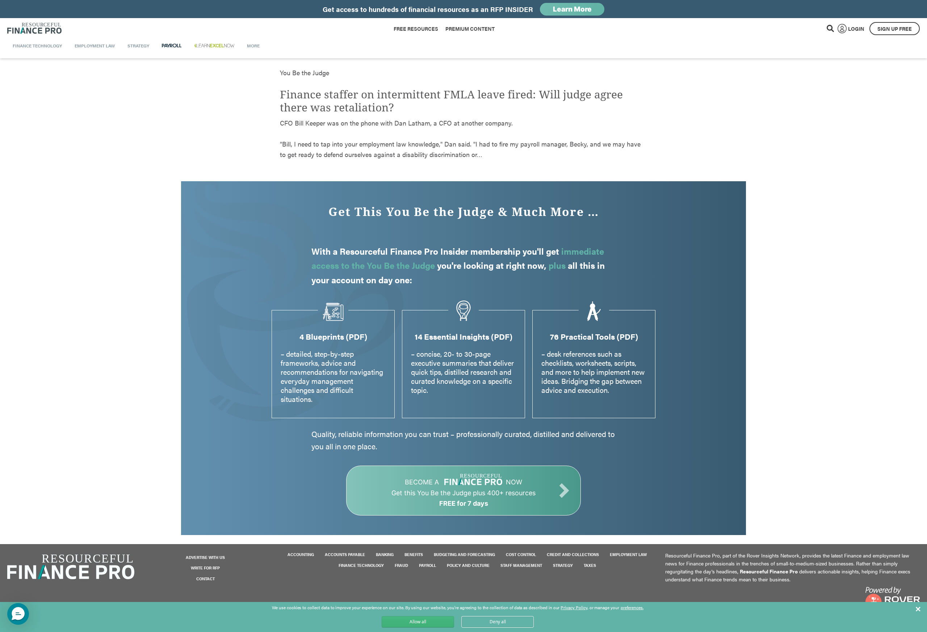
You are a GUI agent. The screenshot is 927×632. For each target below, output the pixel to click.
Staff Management (521, 565)
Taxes (590, 565)
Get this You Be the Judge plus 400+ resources (463, 492)
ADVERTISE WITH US (205, 557)
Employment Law (628, 554)
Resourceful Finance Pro (34, 28)
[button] (18, 614)
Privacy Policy (574, 607)
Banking (385, 554)
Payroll (427, 565)
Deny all (498, 622)
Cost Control (521, 554)
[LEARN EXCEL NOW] (214, 45)
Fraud (401, 565)
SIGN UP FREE (894, 28)
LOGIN (856, 28)
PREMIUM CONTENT (470, 28)
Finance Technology (361, 565)
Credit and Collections (573, 554)
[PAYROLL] (172, 45)
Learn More (572, 9)
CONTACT (205, 578)
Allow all (418, 622)
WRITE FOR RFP (205, 568)
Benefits (413, 554)
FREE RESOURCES (416, 28)
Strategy (563, 565)
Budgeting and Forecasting (464, 554)
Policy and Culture (468, 565)
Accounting (301, 554)
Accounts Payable (345, 554)
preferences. (632, 608)
